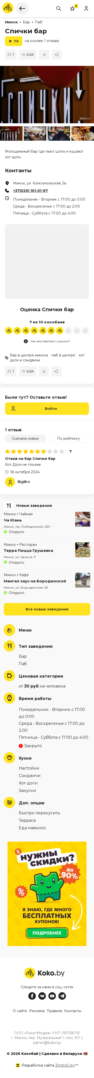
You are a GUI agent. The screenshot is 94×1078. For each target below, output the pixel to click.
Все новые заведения (47, 609)
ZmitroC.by (65, 1065)
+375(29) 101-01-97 (30, 190)
